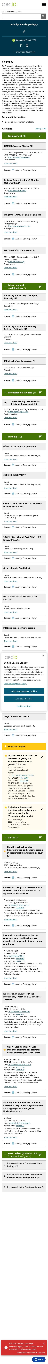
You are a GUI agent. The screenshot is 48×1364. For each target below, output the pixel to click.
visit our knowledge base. (25, 1349)
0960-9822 (20, 1014)
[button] (41, 129)
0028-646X (20, 958)
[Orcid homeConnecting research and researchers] (9, 4)
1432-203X (24, 780)
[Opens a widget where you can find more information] (39, 1360)
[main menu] (44, 4)
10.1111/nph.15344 (16, 956)
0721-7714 (24, 778)
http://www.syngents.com (19, 226)
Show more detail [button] (10, 163)
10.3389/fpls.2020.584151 (18, 905)
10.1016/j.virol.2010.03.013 (19, 1123)
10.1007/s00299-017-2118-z (23, 775)
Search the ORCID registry (11, 11)
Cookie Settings (24, 706)
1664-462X (20, 908)
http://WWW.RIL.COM (17, 190)
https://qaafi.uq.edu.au (18, 412)
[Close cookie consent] (43, 656)
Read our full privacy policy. (15, 683)
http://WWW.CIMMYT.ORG (19, 157)
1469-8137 (20, 961)
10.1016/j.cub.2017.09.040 (19, 1011)
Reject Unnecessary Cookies (24, 691)
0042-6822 (20, 1126)
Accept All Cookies (24, 698)
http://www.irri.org (16, 262)
